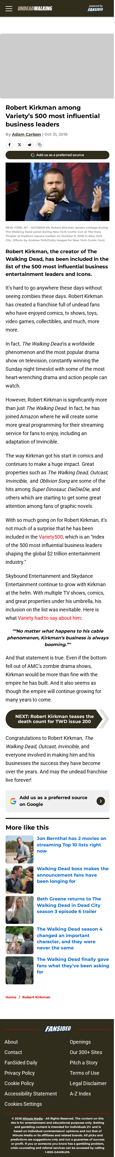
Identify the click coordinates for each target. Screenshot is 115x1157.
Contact (13, 1052)
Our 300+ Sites (86, 1052)
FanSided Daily (20, 1063)
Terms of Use (84, 1073)
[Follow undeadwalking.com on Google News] (101, 801)
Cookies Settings (23, 1104)
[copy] (40, 145)
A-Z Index (80, 1094)
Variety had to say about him (49, 618)
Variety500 (51, 537)
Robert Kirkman (36, 997)
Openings (80, 1042)
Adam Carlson (26, 134)
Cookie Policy (19, 1083)
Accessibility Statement (30, 1094)
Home (11, 997)
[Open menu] (9, 8)
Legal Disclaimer (88, 1083)
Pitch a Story (84, 1063)
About (11, 1042)
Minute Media (33, 1118)
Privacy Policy (19, 1073)
